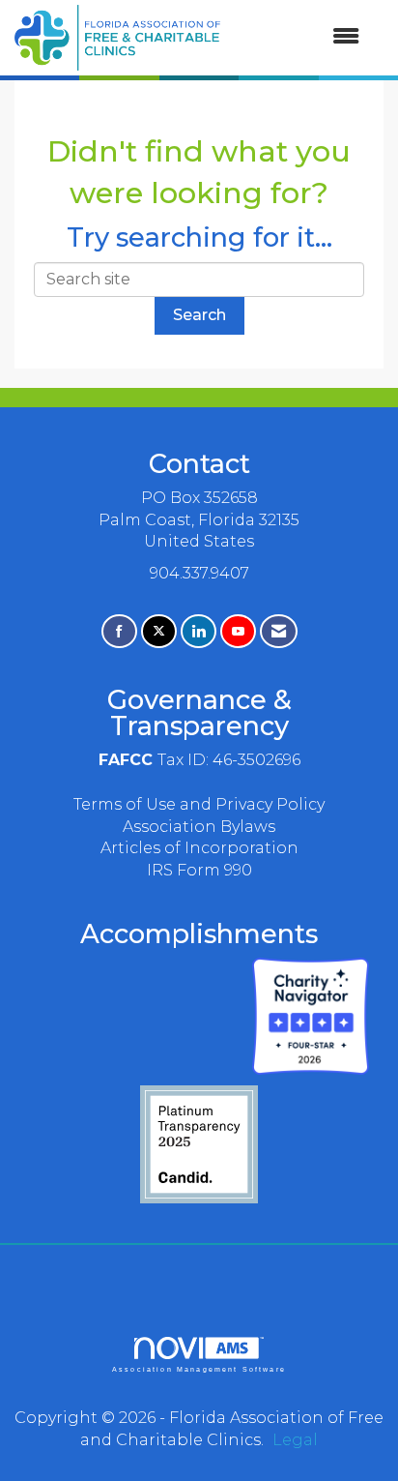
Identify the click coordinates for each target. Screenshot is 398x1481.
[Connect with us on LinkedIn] (198, 631)
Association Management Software (199, 1369)
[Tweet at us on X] (159, 631)
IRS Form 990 (199, 870)
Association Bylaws (199, 826)
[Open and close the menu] (299, 37)
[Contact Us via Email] (279, 631)
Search (199, 315)
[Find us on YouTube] (238, 631)
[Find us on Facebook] (119, 631)
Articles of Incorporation (199, 848)
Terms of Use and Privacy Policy (199, 804)
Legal (295, 1440)
